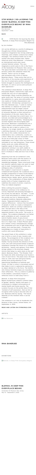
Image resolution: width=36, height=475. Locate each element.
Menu (32, 6)
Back (4, 34)
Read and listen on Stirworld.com (16, 307)
